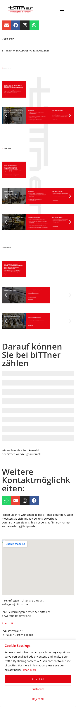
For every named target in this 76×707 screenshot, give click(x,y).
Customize (38, 689)
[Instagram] (25, 25)
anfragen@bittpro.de (15, 604)
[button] (6, 115)
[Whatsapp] (34, 25)
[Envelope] (6, 25)
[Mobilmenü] (62, 9)
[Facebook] (15, 25)
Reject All (38, 699)
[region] (38, 673)
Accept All (38, 679)
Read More (30, 670)
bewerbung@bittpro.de (20, 526)
